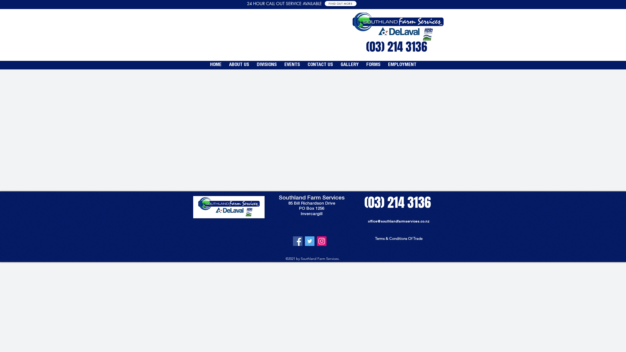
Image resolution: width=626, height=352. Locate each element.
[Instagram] (321, 241)
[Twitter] (309, 241)
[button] (266, 65)
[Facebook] (297, 241)
